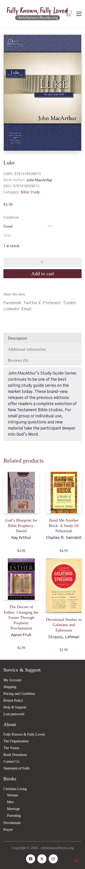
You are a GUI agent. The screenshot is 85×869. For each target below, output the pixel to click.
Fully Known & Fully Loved (24, 734)
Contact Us (11, 761)
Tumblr (69, 303)
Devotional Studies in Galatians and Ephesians (64, 624)
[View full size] (10, 41)
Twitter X (32, 303)
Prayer (8, 829)
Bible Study (30, 192)
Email (27, 309)
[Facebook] (30, 858)
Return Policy (13, 700)
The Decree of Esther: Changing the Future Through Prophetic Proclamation (21, 617)
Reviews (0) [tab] (18, 360)
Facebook (12, 303)
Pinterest (52, 303)
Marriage (13, 809)
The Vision (11, 748)
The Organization (16, 741)
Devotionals (12, 823)
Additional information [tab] (27, 349)
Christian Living (15, 789)
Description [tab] (17, 338)
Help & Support (14, 707)
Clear (7, 235)
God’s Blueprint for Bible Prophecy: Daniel (21, 525)
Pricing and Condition (19, 694)
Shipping (9, 687)
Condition (11, 217)
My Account (12, 680)
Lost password (13, 714)
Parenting (14, 815)
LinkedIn (11, 309)
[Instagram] (53, 858)
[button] (79, 14)
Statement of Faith (16, 768)
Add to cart (42, 273)
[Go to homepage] (37, 14)
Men (10, 802)
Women (12, 795)
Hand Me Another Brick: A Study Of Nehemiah (64, 525)
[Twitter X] (41, 858)
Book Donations (15, 755)
